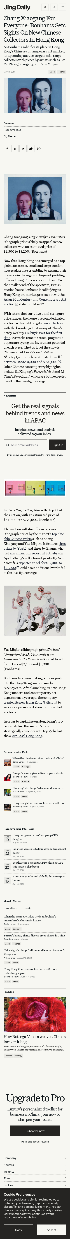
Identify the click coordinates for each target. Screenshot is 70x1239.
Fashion (8, 1055)
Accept (51, 1230)
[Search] (53, 7)
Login (45, 1141)
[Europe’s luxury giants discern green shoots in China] (7, 777)
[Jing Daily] (17, 8)
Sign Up (58, 445)
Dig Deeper (10, 136)
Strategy (25, 766)
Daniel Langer (19, 762)
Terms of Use (56, 455)
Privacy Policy (40, 455)
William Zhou (18, 791)
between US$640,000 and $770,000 (30, 361)
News (24, 796)
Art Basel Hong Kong (27, 735)
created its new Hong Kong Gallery (28, 702)
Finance (61, 72)
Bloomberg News (20, 777)
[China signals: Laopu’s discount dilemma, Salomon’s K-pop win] (7, 792)
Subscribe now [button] (35, 1131)
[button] (44, 7)
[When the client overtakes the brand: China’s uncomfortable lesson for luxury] (7, 762)
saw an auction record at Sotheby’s (35, 553)
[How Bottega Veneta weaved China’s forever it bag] (35, 1014)
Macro (52, 72)
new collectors (52, 323)
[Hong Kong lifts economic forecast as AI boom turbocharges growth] (7, 807)
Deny (18, 1230)
